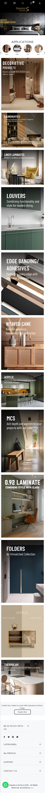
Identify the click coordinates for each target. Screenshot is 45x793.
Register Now (22, 712)
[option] (6, 49)
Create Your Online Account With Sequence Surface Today (22, 707)
